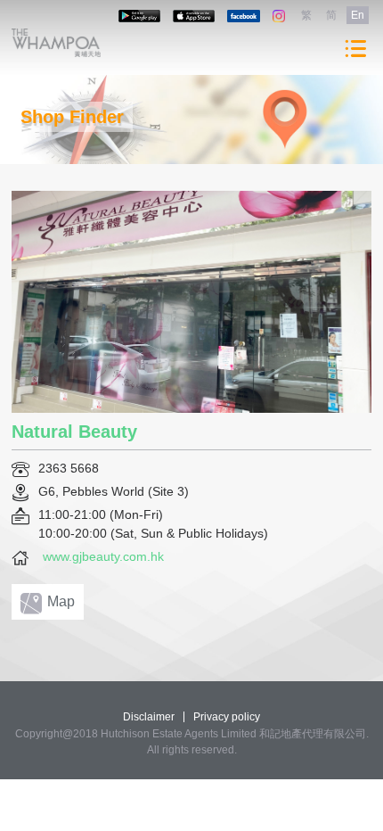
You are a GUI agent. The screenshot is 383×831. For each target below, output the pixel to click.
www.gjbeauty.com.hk (103, 556)
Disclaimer (149, 717)
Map (61, 601)
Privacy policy (226, 717)
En (357, 15)
